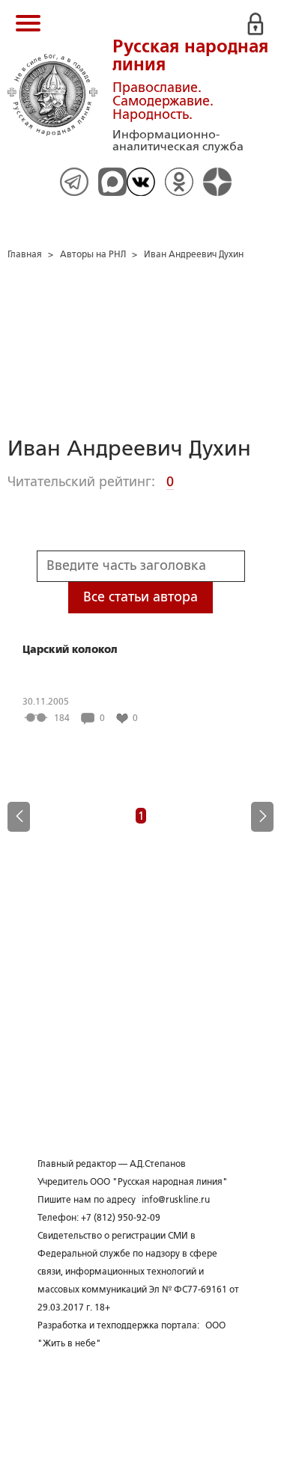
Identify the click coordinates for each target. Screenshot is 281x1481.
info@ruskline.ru (176, 1200)
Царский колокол (70, 649)
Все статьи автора (140, 596)
